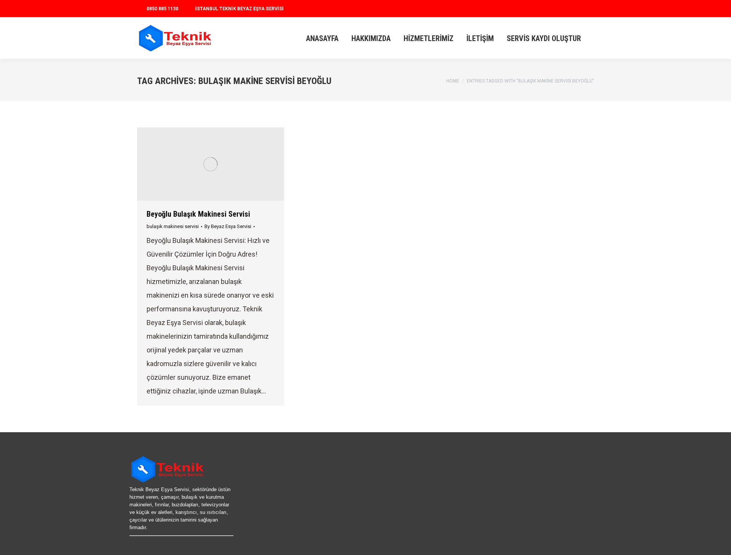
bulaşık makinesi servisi (173, 226)
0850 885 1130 (162, 8)
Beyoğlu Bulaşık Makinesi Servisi (198, 214)
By (227, 226)
